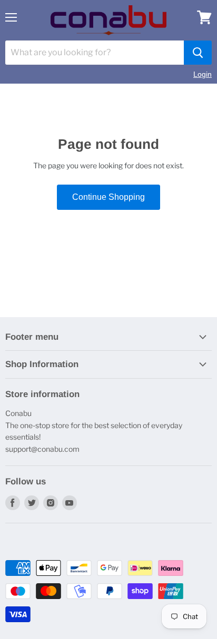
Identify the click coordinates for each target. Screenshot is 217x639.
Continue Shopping (108, 196)
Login (202, 74)
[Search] (198, 52)
